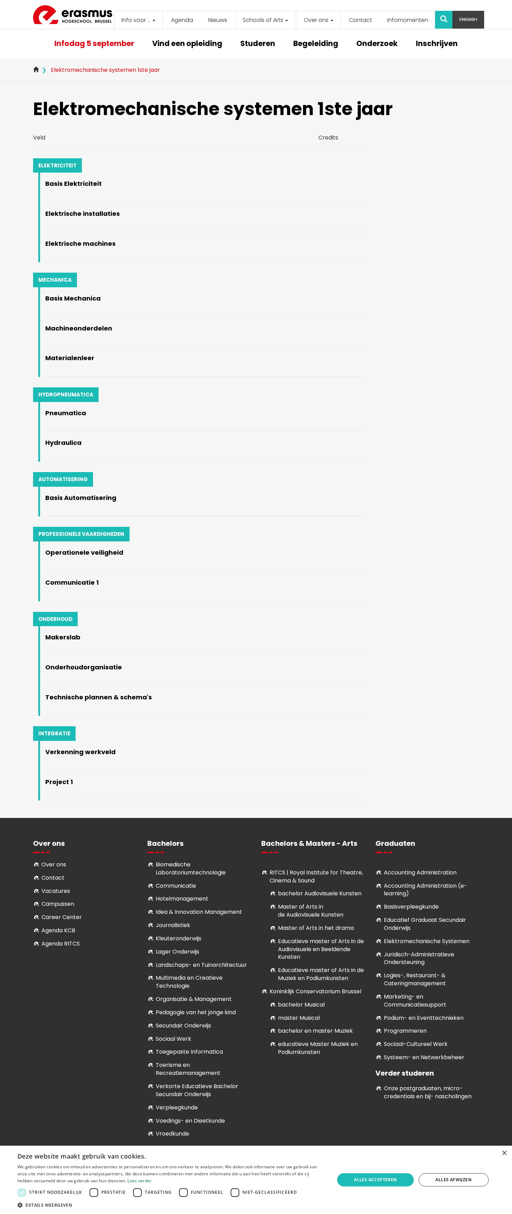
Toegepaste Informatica (189, 1052)
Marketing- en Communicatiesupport (415, 1001)
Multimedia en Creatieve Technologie (189, 982)
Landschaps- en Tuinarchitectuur (201, 965)
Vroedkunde (172, 1134)
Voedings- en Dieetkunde (190, 1121)
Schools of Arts (264, 20)
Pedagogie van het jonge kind (196, 1012)
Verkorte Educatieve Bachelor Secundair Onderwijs (197, 1090)
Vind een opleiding (187, 44)
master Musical (299, 1018)
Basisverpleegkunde (411, 907)
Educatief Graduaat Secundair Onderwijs (425, 924)
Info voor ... (137, 20)
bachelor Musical (301, 1005)
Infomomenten (407, 20)
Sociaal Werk (173, 1039)
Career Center (61, 917)
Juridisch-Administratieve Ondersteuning (419, 958)
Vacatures (55, 891)
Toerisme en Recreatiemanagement (188, 1069)
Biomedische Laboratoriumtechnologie (191, 868)
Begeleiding (315, 44)
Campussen (57, 904)
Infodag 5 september (94, 44)
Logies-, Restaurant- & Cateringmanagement (415, 979)
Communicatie (176, 886)
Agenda (182, 20)
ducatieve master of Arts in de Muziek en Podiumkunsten (321, 974)
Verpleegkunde (177, 1107)
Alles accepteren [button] (375, 1180)
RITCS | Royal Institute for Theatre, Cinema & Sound (316, 876)
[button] (171, 1205)
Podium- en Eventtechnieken (424, 1018)
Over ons (317, 20)
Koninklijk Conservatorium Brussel (315, 991)
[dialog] (256, 1180)
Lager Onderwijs (177, 952)
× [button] (504, 1153)
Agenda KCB (58, 930)
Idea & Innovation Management (199, 912)
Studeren (257, 44)
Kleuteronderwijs (178, 938)
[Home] (75, 14)
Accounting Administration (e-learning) (425, 890)
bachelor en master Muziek (315, 1031)
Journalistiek (173, 925)
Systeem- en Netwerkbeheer (424, 1057)
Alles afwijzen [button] (453, 1180)
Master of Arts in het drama (316, 928)
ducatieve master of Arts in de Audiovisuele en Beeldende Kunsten (321, 949)
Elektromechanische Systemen (427, 941)
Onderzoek (377, 44)
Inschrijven (437, 44)
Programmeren (405, 1031)
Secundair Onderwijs (183, 1026)
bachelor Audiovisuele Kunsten (320, 893)
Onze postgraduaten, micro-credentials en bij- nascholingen (428, 1092)
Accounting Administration (420, 872)
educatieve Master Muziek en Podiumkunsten (318, 1048)
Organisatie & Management (194, 999)
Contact (360, 20)
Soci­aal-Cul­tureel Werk (416, 1044)
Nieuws (217, 20)
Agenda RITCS (60, 944)
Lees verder (139, 1181)
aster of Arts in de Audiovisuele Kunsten (310, 911)
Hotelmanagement (182, 899)
